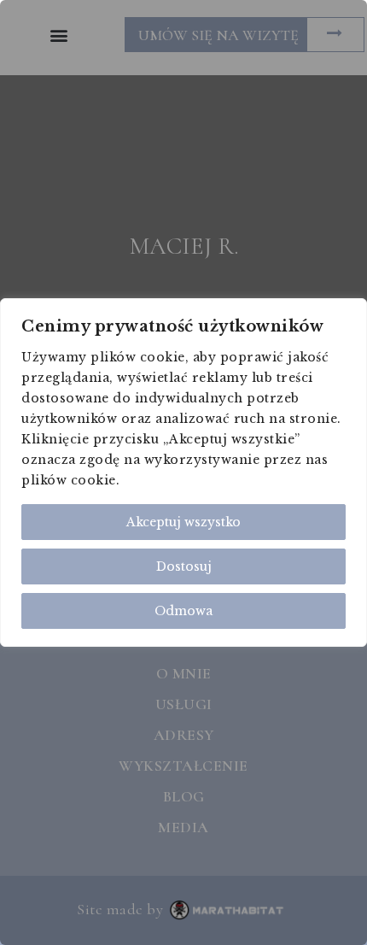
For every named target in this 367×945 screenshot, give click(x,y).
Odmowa (183, 611)
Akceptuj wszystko (183, 522)
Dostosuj (184, 566)
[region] (183, 472)
